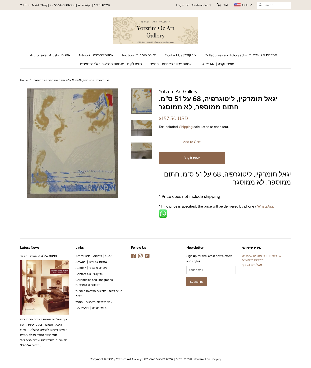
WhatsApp (266, 206)
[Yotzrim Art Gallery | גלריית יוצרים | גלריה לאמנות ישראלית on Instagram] (140, 257)
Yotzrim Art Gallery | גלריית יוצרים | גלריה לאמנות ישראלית (154, 359)
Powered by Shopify (207, 359)
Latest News (29, 248)
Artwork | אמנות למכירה (95, 55)
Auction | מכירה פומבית (139, 55)
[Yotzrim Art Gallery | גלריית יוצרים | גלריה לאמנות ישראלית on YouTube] (147, 257)
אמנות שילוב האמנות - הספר (170, 64)
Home (24, 80)
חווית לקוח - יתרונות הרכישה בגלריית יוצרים (111, 64)
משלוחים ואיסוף (252, 264)
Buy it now (192, 158)
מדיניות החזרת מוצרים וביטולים (261, 255)
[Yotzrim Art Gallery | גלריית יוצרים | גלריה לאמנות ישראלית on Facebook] (133, 257)
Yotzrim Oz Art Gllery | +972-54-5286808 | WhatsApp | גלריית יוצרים (65, 5)
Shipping (186, 127)
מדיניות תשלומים (253, 260)
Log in (180, 5)
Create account (201, 5)
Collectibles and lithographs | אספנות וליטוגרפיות (241, 55)
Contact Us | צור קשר (180, 55)
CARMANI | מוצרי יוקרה (217, 64)
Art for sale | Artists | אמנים (50, 55)
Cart (225, 5)
